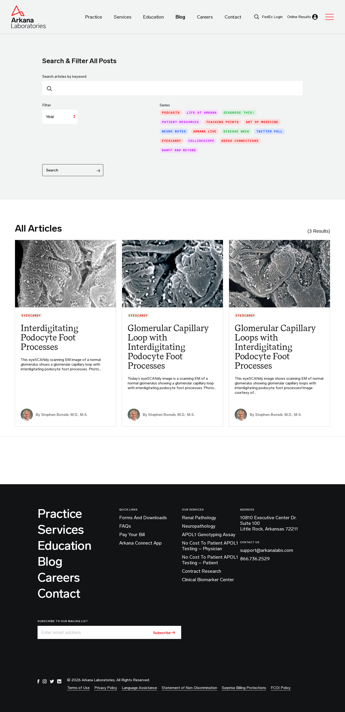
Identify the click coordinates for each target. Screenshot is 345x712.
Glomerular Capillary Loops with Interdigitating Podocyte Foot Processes (275, 347)
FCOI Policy (281, 687)
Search (52, 170)
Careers (59, 578)
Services (61, 530)
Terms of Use (78, 687)
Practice (60, 514)
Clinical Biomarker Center (208, 579)
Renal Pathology (199, 517)
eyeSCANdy (31, 315)
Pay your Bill (132, 534)
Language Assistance (139, 687)
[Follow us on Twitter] (52, 681)
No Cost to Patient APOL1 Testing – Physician (210, 545)
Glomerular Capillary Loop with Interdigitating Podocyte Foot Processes (168, 347)
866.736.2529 (255, 558)
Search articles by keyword (64, 76)
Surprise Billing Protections (244, 687)
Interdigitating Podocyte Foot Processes (49, 337)
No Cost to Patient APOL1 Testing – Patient (210, 559)
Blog (50, 562)
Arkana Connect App (140, 543)
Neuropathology (198, 526)
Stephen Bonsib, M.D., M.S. (64, 414)
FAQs (125, 526)
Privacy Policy (105, 687)
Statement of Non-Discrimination (189, 687)
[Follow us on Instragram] (44, 681)
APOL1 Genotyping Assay (208, 534)
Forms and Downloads (143, 517)
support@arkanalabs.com (266, 550)
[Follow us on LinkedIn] (59, 681)
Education (64, 546)
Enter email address (61, 632)
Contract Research (201, 571)
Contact (59, 594)
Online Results (299, 17)
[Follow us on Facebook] (38, 681)
